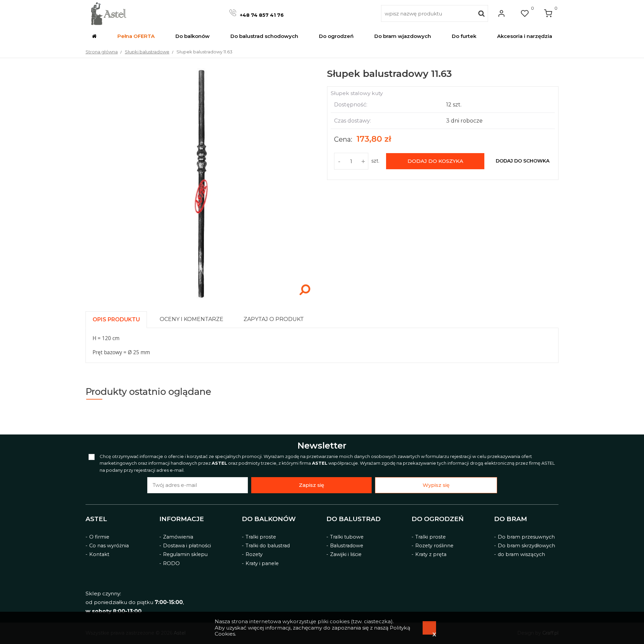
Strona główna (102, 51)
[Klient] (501, 13)
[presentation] (116, 319)
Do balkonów (269, 519)
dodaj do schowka (522, 161)
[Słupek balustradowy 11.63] (201, 298)
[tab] (119, 318)
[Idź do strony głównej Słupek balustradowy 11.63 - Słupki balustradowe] (108, 13)
